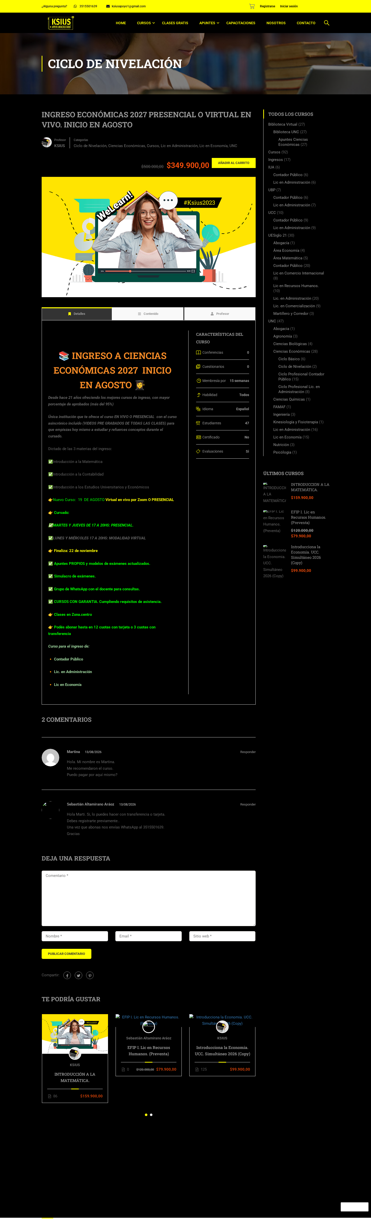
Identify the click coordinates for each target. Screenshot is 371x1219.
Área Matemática (287, 258)
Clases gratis (175, 23)
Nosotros (276, 23)
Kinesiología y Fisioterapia (295, 422)
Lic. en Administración (292, 298)
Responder (248, 752)
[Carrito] (251, 6)
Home (121, 23)
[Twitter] (78, 975)
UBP (271, 190)
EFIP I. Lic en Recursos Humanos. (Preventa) (148, 1050)
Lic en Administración (179, 146)
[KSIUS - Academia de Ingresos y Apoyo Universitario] (61, 23)
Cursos (144, 23)
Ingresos (275, 159)
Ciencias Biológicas (290, 344)
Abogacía (281, 243)
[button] (146, 1115)
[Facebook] (67, 975)
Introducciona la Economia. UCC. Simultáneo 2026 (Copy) (222, 1050)
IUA (271, 167)
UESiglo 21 (277, 235)
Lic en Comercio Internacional (298, 273)
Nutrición (281, 444)
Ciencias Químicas (289, 399)
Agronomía (282, 336)
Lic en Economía (213, 146)
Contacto (306, 23)
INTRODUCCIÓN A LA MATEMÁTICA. (75, 1077)
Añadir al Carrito (233, 163)
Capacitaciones (240, 23)
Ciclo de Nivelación (90, 146)
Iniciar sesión (289, 6)
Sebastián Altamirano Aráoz (90, 804)
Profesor (60, 140)
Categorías (81, 140)
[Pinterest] (90, 975)
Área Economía (286, 250)
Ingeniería (281, 414)
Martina (73, 752)
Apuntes (207, 23)
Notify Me (355, 1207)
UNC (233, 146)
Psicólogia (282, 452)
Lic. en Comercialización (294, 306)
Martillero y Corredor (290, 313)
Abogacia (281, 328)
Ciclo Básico (289, 359)
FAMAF (279, 407)
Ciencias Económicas (126, 146)
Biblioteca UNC (286, 132)
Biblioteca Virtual (282, 124)
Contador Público (288, 175)
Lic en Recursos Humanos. (296, 286)
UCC (272, 212)
